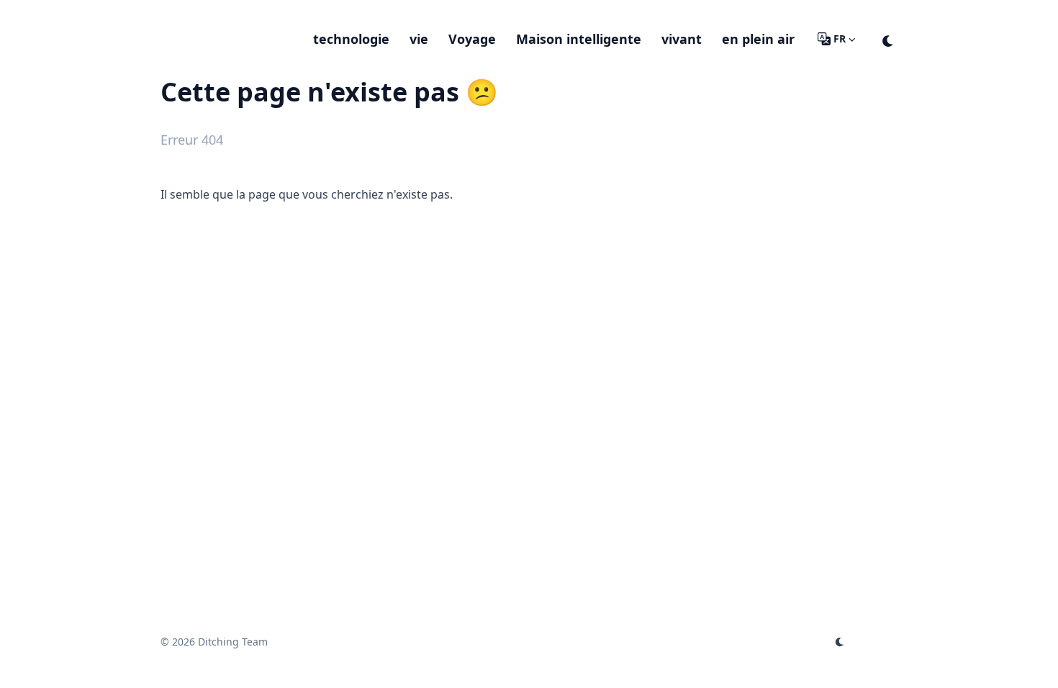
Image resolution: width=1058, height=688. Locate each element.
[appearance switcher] (888, 39)
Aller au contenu (222, 13)
